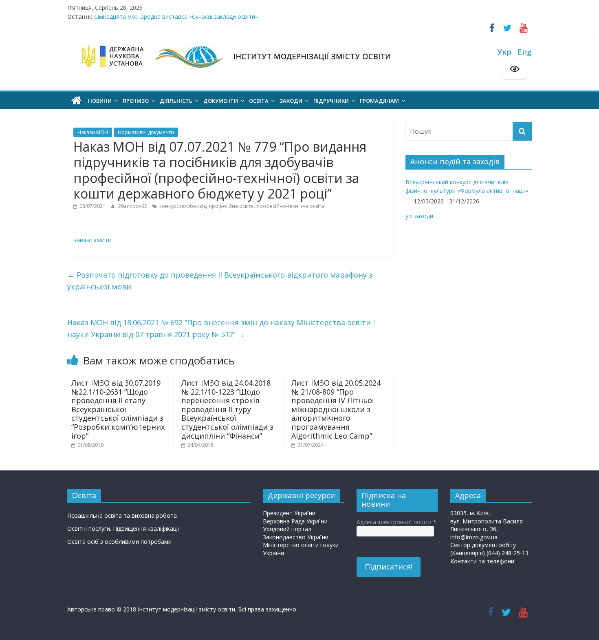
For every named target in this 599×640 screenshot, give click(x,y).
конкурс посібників (182, 206)
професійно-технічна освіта (290, 206)
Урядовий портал (287, 529)
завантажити (92, 240)
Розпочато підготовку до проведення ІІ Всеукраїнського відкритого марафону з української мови (219, 280)
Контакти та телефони (482, 561)
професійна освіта (231, 206)
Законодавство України (295, 537)
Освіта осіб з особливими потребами (119, 541)
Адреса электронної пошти (396, 522)
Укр (504, 51)
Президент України (289, 513)
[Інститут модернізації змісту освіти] (76, 100)
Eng (525, 51)
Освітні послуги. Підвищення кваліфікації (123, 528)
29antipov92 (133, 206)
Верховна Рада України (295, 521)
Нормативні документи (146, 132)
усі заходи (419, 216)
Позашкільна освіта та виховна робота (122, 515)
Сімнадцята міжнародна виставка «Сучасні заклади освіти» (176, 20)
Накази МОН (92, 132)
